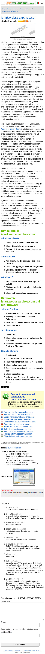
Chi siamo (32, 650)
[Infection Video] (24, 477)
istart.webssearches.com (10, 11)
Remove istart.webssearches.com (18, 412)
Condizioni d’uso (8, 650)
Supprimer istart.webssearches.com (19, 417)
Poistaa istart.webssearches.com (18, 434)
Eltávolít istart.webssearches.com (18, 436)
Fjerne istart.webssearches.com (17, 419)
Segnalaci (38, 650)
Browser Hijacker (26, 9)
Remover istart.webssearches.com (18, 431)
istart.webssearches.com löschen (18, 414)
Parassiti (16, 9)
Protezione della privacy (21, 650)
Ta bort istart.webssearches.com (17, 429)
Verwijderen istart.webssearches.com (20, 422)
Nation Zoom (15, 129)
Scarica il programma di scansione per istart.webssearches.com (23, 396)
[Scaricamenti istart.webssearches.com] (6, 396)
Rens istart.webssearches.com (17, 424)
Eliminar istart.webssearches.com (18, 427)
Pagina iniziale (7, 9)
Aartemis (5, 129)
